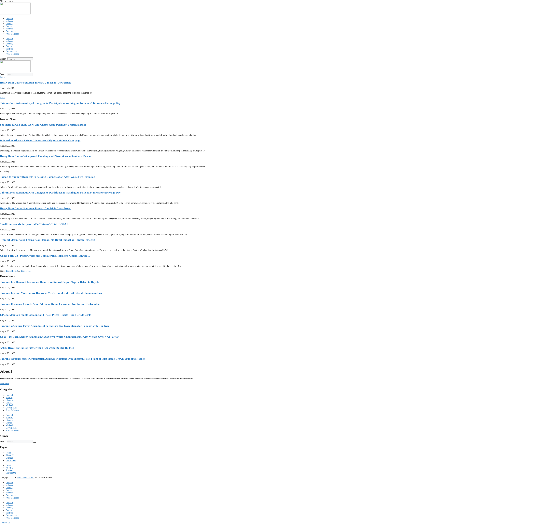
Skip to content (6, 1)
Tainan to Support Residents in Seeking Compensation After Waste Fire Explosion (47, 176)
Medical (9, 28)
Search (3, 59)
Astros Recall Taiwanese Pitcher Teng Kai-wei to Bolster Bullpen (37, 347)
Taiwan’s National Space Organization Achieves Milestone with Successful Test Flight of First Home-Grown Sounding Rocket (72, 358)
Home (8, 453)
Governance (11, 31)
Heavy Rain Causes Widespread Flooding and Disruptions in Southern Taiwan (45, 156)
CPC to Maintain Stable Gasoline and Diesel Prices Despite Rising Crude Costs (45, 314)
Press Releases (12, 34)
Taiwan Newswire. (25, 477)
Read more (4, 384)
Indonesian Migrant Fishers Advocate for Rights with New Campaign (40, 140)
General (9, 18)
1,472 (26, 271)
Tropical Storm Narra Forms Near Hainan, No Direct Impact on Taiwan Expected (47, 239)
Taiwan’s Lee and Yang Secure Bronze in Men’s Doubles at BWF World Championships (51, 292)
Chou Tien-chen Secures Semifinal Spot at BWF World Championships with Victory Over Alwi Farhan (59, 336)
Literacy (9, 23)
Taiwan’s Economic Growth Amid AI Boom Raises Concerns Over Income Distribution (50, 303)
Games (9, 26)
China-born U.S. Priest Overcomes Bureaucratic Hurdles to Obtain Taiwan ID (45, 255)
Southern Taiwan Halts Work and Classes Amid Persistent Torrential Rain (43, 124)
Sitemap (9, 458)
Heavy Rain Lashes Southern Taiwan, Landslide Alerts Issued (35, 82)
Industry (9, 21)
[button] (2, 77)
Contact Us (11, 460)
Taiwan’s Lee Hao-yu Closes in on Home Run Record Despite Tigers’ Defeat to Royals (49, 282)
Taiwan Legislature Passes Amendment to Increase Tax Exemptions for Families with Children (54, 325)
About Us (10, 455)
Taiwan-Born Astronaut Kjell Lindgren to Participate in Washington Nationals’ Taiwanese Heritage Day (60, 103)
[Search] (34, 442)
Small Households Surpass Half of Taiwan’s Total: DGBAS (34, 224)
